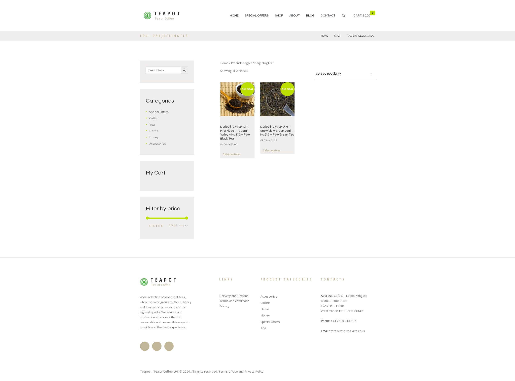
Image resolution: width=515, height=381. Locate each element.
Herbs (153, 131)
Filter (156, 226)
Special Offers (257, 15)
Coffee (154, 118)
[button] (344, 16)
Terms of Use (228, 371)
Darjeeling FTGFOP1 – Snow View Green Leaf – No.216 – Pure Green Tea (277, 130)
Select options (231, 154)
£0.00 (366, 15)
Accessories (157, 143)
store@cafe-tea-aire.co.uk (347, 331)
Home (234, 15)
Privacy (224, 306)
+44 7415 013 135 (343, 321)
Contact (328, 15)
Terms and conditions (234, 301)
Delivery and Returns (233, 296)
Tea (152, 124)
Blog (310, 15)
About (294, 15)
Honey (154, 137)
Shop (279, 15)
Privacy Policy (253, 371)
